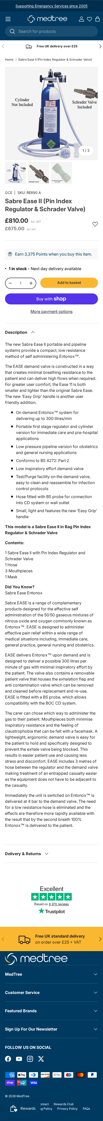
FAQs (86, 1108)
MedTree (22, 1096)
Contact (43, 1104)
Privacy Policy (67, 1108)
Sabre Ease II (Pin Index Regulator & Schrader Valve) (55, 59)
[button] (97, 19)
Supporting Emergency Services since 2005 (52, 6)
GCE (8, 192)
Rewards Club (64, 1104)
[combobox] (51, 31)
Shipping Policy (41, 1108)
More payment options (51, 311)
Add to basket (69, 282)
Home (9, 59)
